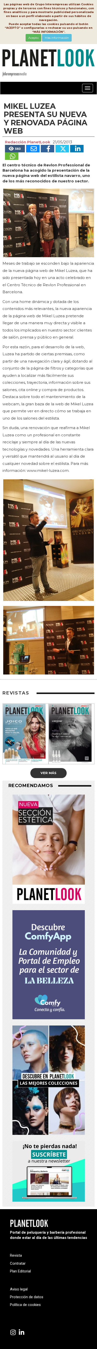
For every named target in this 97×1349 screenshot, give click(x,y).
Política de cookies (25, 1304)
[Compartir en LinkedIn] (77, 148)
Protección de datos (26, 1297)
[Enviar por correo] (33, 148)
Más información (57, 38)
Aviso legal (19, 1289)
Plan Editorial (20, 1271)
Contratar (18, 1263)
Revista (16, 1255)
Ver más (48, 773)
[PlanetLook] (13, 1332)
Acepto (33, 38)
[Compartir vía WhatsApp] (11, 156)
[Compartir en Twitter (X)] (62, 148)
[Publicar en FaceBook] (47, 148)
